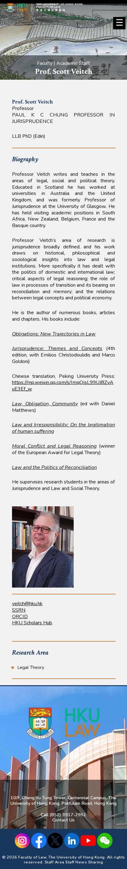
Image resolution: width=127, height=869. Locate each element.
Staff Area (54, 862)
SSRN (19, 610)
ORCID (20, 616)
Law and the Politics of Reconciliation (54, 467)
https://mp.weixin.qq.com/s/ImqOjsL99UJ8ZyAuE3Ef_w (62, 385)
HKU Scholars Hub (32, 622)
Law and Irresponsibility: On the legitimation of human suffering (63, 428)
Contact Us (63, 820)
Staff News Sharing (84, 862)
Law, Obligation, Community (45, 403)
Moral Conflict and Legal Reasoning (54, 446)
